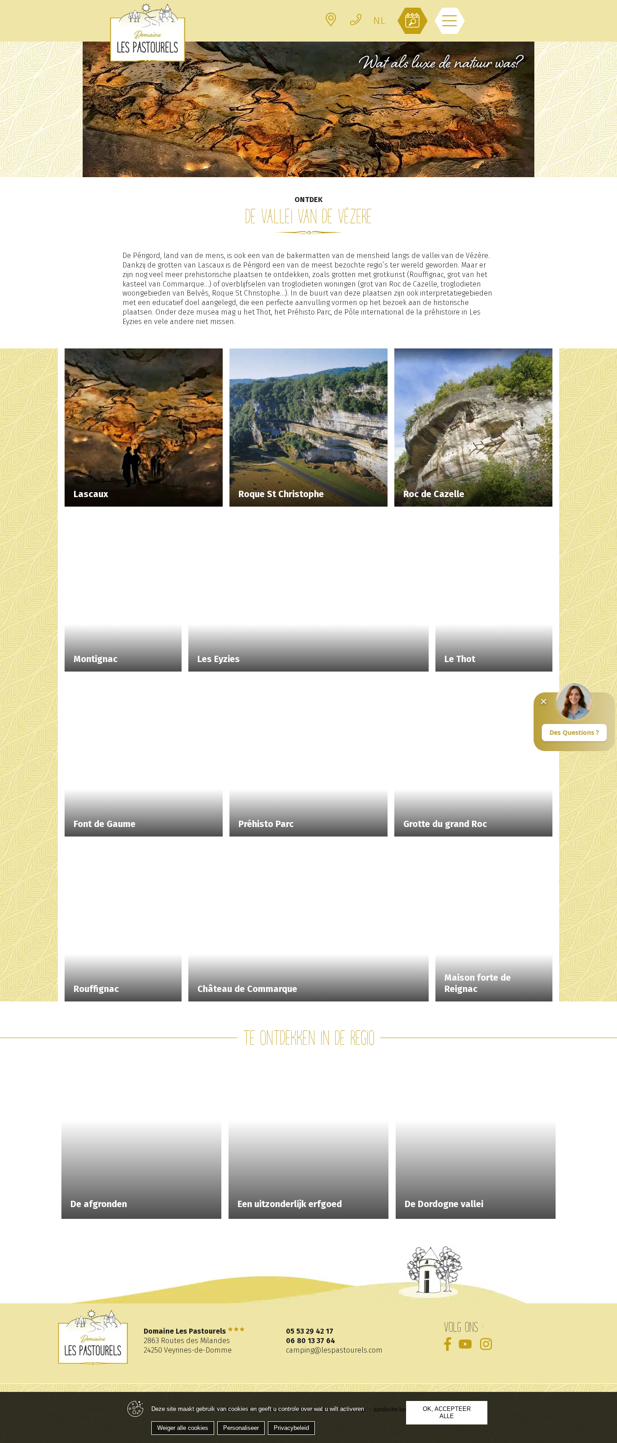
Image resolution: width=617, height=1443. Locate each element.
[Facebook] (447, 1344)
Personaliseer (241, 1427)
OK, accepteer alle (447, 1412)
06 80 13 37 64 (310, 1340)
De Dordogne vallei (444, 1204)
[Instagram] (486, 1344)
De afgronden (98, 1204)
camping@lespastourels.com (334, 1350)
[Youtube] (465, 1344)
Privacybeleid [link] (291, 1427)
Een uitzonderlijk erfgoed (290, 1204)
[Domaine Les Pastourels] (148, 32)
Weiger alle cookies (182, 1427)
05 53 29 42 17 (309, 1331)
